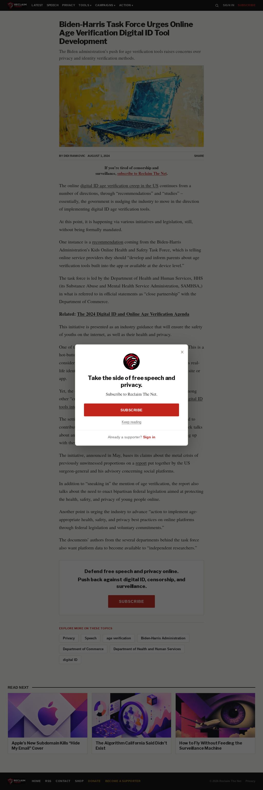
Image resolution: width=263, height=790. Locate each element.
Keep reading (131, 422)
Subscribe (131, 410)
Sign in (149, 437)
